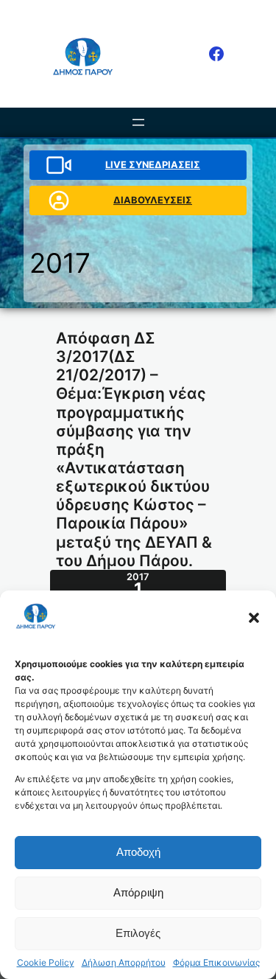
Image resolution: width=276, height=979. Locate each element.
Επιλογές (138, 933)
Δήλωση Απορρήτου (124, 963)
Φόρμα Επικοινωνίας (216, 963)
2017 (60, 262)
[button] (254, 617)
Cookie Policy (45, 963)
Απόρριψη (138, 892)
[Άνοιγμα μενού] (138, 122)
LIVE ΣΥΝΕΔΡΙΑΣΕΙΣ (152, 164)
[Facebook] (216, 54)
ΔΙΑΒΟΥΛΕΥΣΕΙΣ (152, 200)
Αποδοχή (138, 852)
